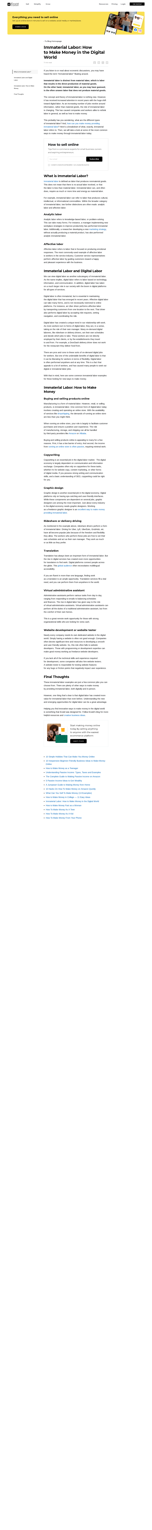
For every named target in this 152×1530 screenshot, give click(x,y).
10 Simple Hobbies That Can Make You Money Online (70, 757)
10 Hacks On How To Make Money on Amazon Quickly (71, 789)
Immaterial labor (51, 181)
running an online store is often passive (66, 446)
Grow (48, 4)
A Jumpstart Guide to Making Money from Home (68, 785)
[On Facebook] (94, 62)
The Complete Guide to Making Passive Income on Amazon (73, 776)
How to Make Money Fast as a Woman (63, 805)
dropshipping (63, 413)
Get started (137, 4)
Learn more (78, 741)
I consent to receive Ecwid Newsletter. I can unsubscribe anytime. (70, 165)
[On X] (103, 62)
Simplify (37, 4)
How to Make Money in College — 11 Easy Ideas (68, 797)
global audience (65, 566)
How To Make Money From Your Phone (64, 818)
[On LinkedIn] (99, 62)
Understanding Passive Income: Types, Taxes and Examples (73, 772)
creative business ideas (74, 715)
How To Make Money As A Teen (60, 809)
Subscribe (94, 159)
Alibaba (82, 433)
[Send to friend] (107, 62)
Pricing (114, 4)
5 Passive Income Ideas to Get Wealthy (64, 781)
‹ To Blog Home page (53, 41)
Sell (27, 4)
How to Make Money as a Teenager (62, 768)
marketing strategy (97, 229)
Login (123, 4)
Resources (103, 4)
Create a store (20, 27)
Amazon (72, 433)
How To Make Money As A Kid (59, 814)
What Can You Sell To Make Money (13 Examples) (69, 793)
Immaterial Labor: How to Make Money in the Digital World (72, 801)
